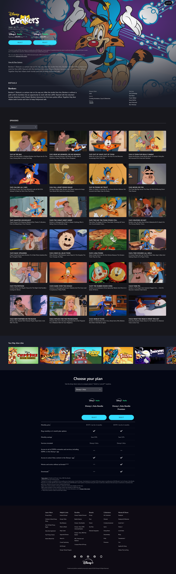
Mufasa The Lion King (123, 550)
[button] (66, 512)
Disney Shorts (107, 530)
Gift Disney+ (63, 546)
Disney (90, 515)
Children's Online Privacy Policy (51, 520)
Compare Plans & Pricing (80, 544)
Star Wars (91, 527)
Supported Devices (64, 534)
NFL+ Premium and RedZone (79, 539)
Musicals (106, 519)
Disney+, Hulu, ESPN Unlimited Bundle (79, 528)
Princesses (106, 542)
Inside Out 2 (121, 523)
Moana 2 (120, 527)
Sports (105, 527)
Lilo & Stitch (121, 530)
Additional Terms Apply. (21, 56)
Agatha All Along (122, 546)
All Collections (107, 515)
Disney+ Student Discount (80, 515)
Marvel (90, 523)
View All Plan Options (15, 62)
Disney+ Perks (63, 519)
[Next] (172, 355)
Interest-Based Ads (49, 538)
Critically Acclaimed (108, 523)
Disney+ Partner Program (66, 550)
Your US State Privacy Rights (50, 526)
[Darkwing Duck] (150, 355)
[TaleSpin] (118, 355)
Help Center (63, 530)
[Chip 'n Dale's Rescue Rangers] (23, 355)
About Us (62, 538)
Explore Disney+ (64, 515)
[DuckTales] (55, 355)
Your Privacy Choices (50, 534)
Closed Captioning (64, 542)
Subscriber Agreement (50, 531)
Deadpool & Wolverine (123, 519)
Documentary (107, 534)
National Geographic (94, 530)
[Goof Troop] (86, 355)
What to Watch (63, 527)
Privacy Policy (48, 515)
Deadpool (120, 515)
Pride (105, 538)
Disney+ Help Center (85, 489)
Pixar (90, 519)
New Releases (63, 523)
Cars (119, 542)
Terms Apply (45, 478)
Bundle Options (78, 519)
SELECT (20, 42)
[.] (75, 556)
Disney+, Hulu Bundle (80, 523)
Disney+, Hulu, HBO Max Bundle (80, 533)
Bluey (119, 534)
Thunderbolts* (121, 538)
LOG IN (168, 3)
